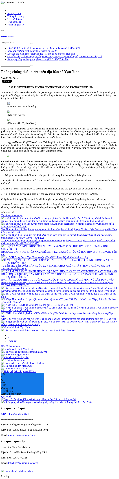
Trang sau (12, 341)
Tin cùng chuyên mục (11, 215)
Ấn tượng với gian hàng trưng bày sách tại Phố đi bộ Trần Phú (37, 59)
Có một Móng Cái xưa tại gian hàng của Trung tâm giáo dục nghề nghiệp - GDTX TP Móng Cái (54, 56)
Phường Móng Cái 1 (8, 36)
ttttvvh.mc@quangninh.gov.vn (23, 463)
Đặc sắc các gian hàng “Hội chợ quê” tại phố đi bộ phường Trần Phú (41, 53)
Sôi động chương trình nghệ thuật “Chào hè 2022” (32, 51)
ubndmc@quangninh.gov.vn (22, 435)
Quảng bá (6, 396)
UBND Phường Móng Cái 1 (15, 414)
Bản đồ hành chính (10, 346)
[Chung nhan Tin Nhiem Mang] (17, 471)
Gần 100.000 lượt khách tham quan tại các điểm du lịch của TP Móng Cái (43, 48)
